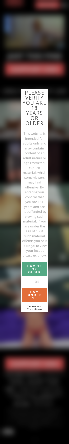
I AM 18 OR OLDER (34, 269)
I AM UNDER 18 (34, 295)
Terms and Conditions (34, 307)
